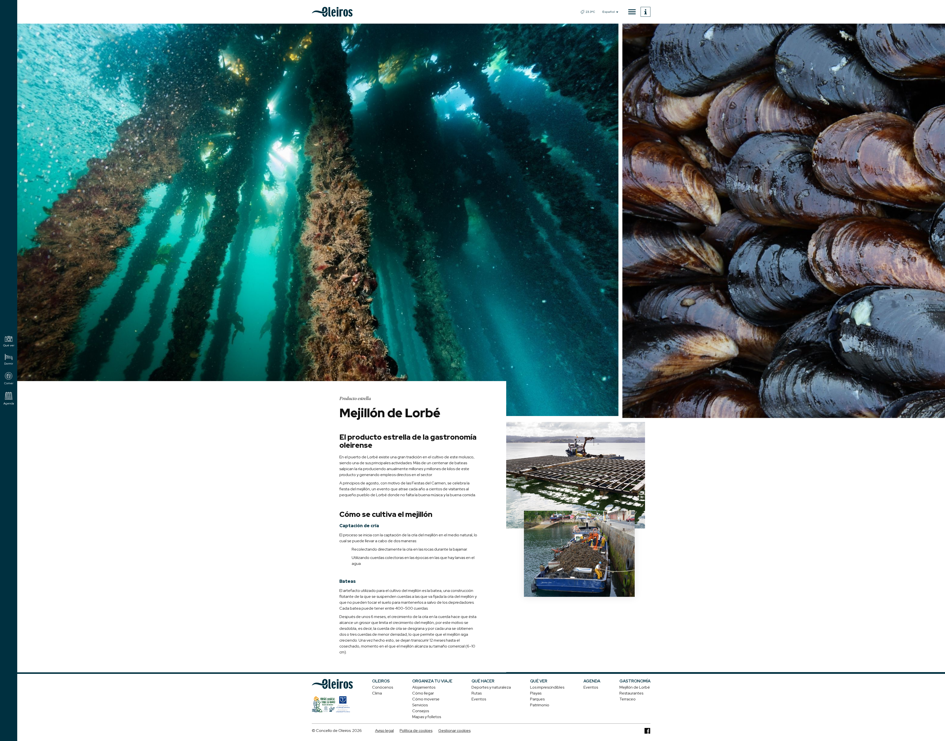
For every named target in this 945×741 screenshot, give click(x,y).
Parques (537, 699)
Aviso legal (384, 730)
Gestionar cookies (454, 730)
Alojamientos (423, 687)
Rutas (477, 693)
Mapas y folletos (426, 716)
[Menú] (632, 11)
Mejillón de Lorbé (634, 687)
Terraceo (627, 699)
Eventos (479, 699)
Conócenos (382, 687)
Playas (535, 693)
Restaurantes (631, 693)
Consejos (420, 710)
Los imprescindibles (547, 687)
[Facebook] (647, 731)
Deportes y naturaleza (491, 687)
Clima (377, 693)
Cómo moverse (426, 699)
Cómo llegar (423, 693)
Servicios (420, 705)
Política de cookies (416, 730)
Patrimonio (539, 705)
